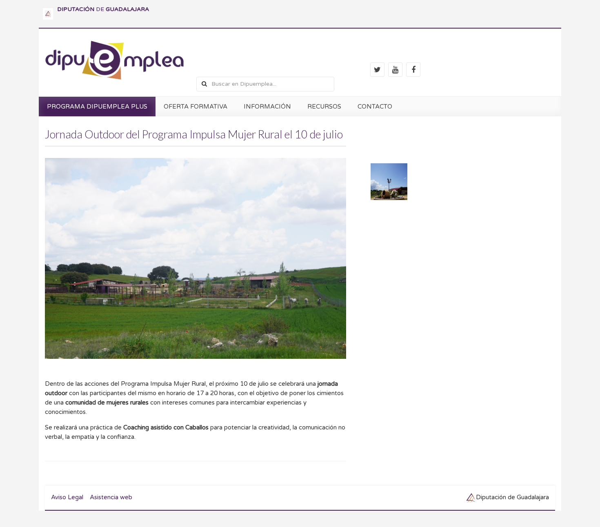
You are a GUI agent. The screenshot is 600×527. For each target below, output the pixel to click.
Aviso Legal (67, 497)
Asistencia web (111, 497)
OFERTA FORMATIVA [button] (195, 106)
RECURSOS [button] (324, 106)
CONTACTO (375, 106)
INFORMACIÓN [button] (267, 106)
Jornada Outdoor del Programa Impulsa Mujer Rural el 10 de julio (194, 134)
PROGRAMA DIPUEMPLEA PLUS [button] (97, 106)
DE (103, 9)
